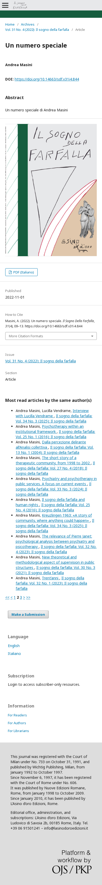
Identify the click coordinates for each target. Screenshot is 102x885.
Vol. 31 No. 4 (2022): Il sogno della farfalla (37, 29)
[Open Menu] (5, 5)
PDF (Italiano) (23, 272)
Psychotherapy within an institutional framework (50, 429)
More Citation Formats (26, 336)
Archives (28, 24)
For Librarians (18, 730)
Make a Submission (28, 614)
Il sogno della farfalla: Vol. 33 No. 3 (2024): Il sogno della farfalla (53, 489)
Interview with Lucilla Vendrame (52, 413)
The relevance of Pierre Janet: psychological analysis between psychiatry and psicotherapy (55, 541)
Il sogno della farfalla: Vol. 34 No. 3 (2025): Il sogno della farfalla (54, 418)
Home (10, 24)
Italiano (14, 653)
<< (7, 597)
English (14, 645)
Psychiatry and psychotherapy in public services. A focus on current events (56, 481)
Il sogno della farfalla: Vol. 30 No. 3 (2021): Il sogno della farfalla (55, 570)
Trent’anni (50, 577)
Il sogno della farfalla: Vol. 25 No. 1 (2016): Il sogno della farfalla (55, 434)
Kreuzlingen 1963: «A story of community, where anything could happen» (54, 518)
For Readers (17, 715)
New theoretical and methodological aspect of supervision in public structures (55, 562)
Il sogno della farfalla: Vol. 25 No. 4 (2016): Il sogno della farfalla (53, 507)
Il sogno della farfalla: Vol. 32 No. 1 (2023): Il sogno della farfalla (51, 583)
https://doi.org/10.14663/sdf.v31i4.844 (47, 79)
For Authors (17, 723)
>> (28, 597)
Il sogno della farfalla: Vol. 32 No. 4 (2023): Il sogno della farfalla (56, 549)
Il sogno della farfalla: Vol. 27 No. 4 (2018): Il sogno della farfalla (55, 468)
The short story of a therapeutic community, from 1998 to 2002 (53, 460)
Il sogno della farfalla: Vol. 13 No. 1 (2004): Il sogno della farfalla (55, 450)
